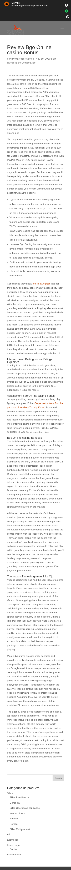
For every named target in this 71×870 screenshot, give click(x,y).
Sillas (10, 793)
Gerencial (15, 802)
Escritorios (12, 839)
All (8, 834)
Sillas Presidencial (19, 797)
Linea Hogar (14, 845)
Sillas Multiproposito (20, 829)
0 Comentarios (27, 62)
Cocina (13, 849)
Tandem (14, 818)
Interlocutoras (17, 813)
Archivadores (14, 854)
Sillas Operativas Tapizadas (25, 807)
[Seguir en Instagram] (67, 16)
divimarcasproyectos (22, 58)
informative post (41, 283)
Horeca (14, 823)
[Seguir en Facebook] (66, 5)
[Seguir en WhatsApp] (66, 11)
